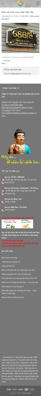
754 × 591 (24, 16)
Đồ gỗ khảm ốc (8, 357)
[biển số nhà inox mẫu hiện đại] (20, 38)
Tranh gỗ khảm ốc (8, 266)
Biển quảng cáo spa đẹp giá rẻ (13, 286)
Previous (6, 61)
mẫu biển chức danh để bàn (24, 376)
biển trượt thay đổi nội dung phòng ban (16, 365)
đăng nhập (15, 74)
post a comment (28, 57)
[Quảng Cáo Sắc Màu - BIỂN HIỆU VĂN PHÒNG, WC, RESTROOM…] (20, 3)
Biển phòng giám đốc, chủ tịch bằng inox (16, 274)
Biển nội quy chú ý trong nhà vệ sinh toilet (22, 363)
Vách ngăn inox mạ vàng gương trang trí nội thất (19, 278)
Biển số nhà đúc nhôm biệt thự (13, 297)
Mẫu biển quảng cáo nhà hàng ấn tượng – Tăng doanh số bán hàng (19, 292)
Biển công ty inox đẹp (9, 258)
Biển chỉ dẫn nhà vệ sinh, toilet (26, 374)
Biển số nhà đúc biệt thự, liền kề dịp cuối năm (18, 270)
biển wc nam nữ (7, 376)
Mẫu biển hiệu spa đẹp (24, 357)
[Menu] (3, 3)
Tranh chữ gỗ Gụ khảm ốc (11, 262)
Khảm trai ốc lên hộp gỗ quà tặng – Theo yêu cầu (20, 282)
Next (4, 63)
